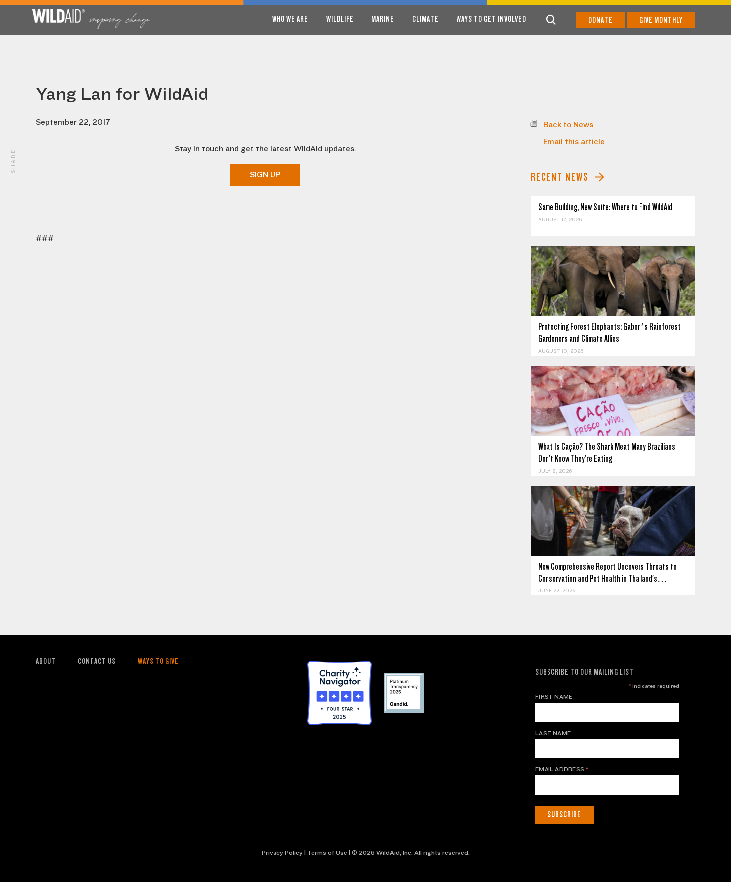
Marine (382, 19)
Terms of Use (327, 852)
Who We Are (290, 19)
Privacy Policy (282, 852)
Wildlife (340, 19)
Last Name (553, 733)
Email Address (562, 769)
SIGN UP (265, 174)
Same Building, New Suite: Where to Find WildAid (605, 207)
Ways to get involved (491, 19)
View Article (613, 281)
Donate (600, 20)
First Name (553, 696)
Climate (425, 19)
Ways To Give (158, 661)
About (46, 661)
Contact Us (97, 661)
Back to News (568, 124)
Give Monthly (661, 20)
